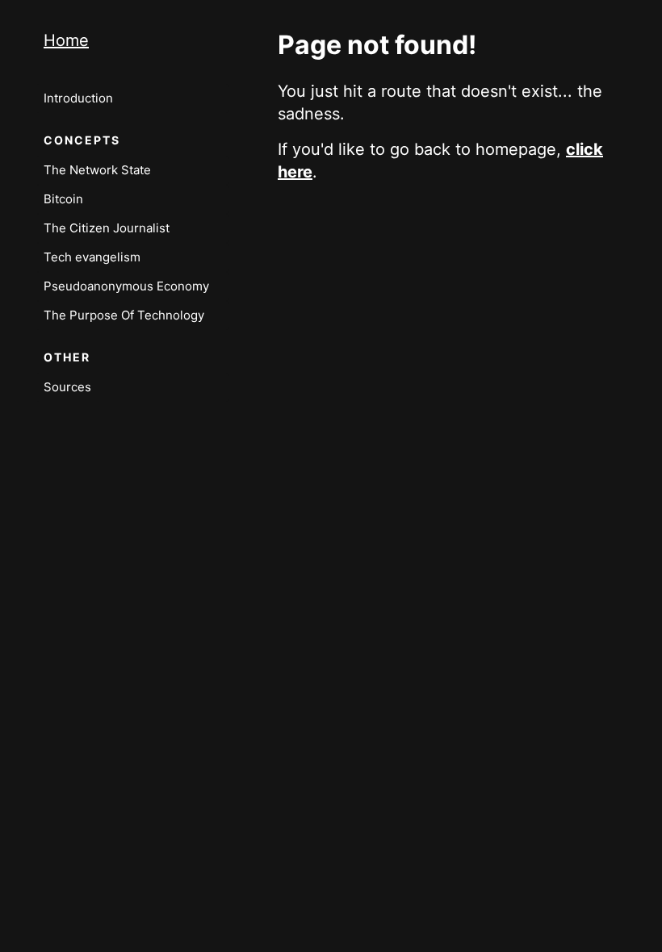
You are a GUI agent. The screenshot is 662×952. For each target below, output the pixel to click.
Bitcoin (63, 199)
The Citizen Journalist (107, 228)
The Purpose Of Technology (124, 315)
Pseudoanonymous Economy (126, 286)
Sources (67, 387)
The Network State (97, 169)
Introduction (78, 98)
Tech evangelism (92, 257)
